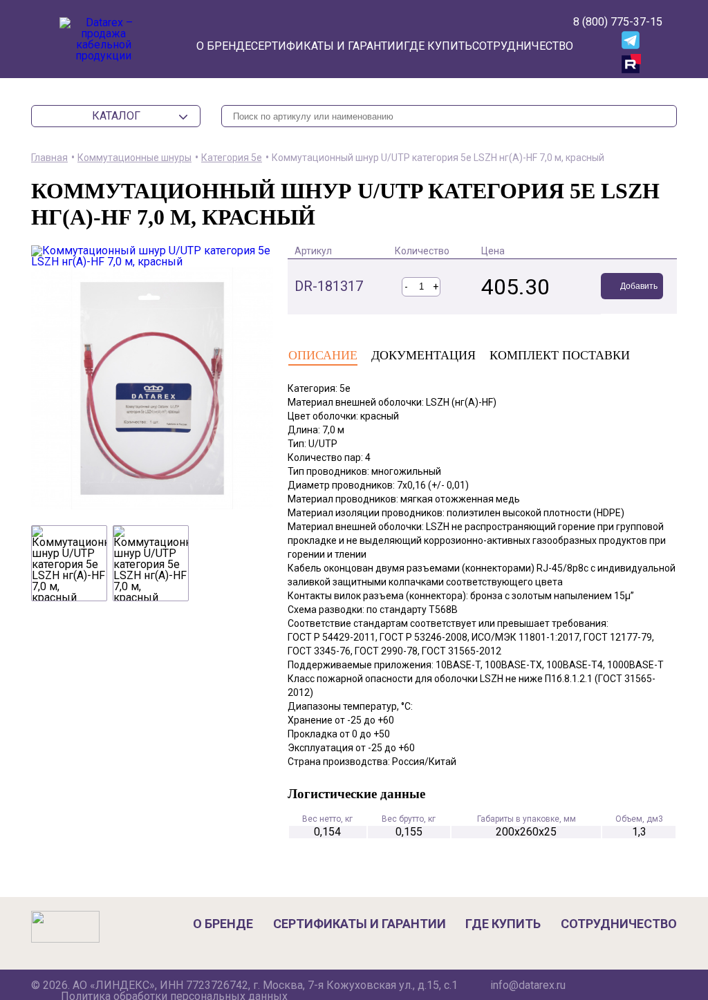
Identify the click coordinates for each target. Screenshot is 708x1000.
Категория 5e (231, 157)
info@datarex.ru (528, 985)
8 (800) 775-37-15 (617, 21)
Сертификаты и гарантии (327, 46)
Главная (49, 157)
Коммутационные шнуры (134, 157)
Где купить (438, 46)
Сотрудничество (522, 46)
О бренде (223, 46)
